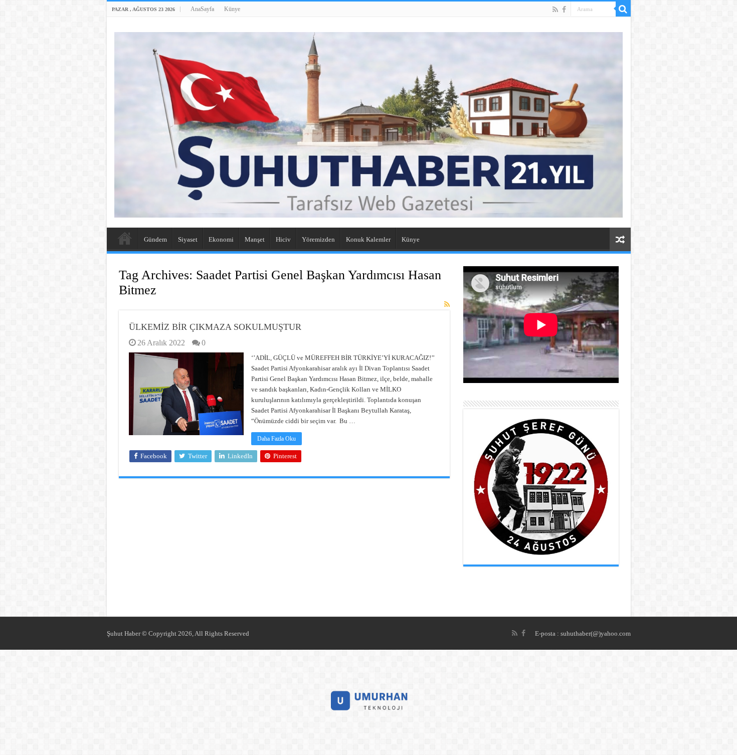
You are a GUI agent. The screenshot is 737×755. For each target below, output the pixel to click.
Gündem (155, 239)
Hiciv (283, 239)
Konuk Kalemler (368, 239)
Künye (232, 9)
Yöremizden (318, 239)
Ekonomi (221, 239)
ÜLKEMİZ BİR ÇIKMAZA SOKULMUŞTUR (215, 327)
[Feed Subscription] (447, 305)
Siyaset (188, 239)
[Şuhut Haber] (368, 122)
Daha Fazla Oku (276, 438)
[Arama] (623, 9)
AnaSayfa (202, 9)
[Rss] (555, 10)
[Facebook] (564, 10)
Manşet (255, 239)
